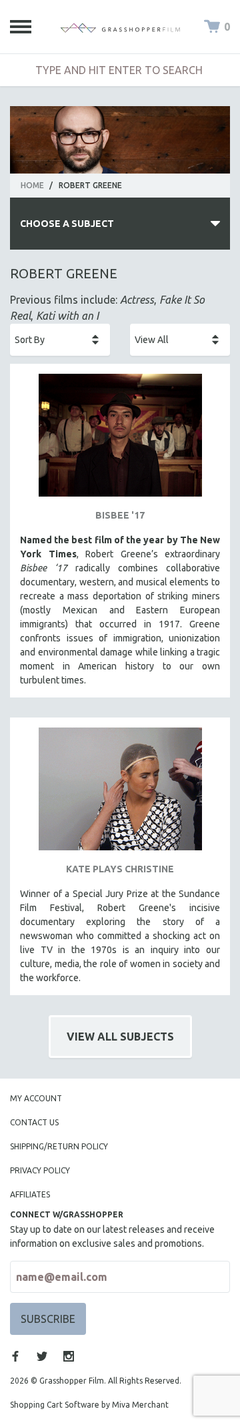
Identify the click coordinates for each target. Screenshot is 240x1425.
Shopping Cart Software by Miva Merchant (89, 1404)
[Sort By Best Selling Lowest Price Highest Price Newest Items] (60, 340)
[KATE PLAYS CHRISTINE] (120, 794)
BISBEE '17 (120, 515)
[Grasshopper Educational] (120, 27)
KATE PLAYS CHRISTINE (120, 869)
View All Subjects (120, 1037)
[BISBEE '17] (120, 440)
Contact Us (34, 1122)
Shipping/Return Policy (59, 1146)
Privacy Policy (40, 1170)
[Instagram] (68, 1356)
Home (32, 185)
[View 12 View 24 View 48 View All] (180, 340)
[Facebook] (15, 1356)
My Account (36, 1098)
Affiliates (30, 1194)
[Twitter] (42, 1356)
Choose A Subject (67, 223)
